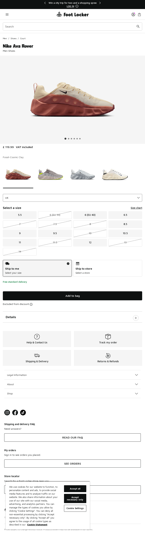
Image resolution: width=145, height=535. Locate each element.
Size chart (136, 207)
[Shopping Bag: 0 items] (139, 14)
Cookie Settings (75, 508)
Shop (10, 393)
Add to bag (72, 295)
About (10, 384)
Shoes (13, 38)
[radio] (37, 268)
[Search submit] (138, 26)
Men (5, 38)
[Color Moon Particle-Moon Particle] (50, 174)
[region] (72, 4)
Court (22, 38)
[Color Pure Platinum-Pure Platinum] (83, 174)
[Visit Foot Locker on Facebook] (15, 413)
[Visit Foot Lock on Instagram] (7, 413)
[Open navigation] (7, 14)
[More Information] (77, 6)
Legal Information (17, 374)
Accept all (75, 488)
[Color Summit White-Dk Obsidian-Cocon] (115, 174)
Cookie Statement (37, 524)
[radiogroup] (72, 268)
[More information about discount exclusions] (31, 304)
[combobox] (72, 26)
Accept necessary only (75, 498)
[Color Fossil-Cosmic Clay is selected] (18, 174)
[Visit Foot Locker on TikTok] (23, 413)
